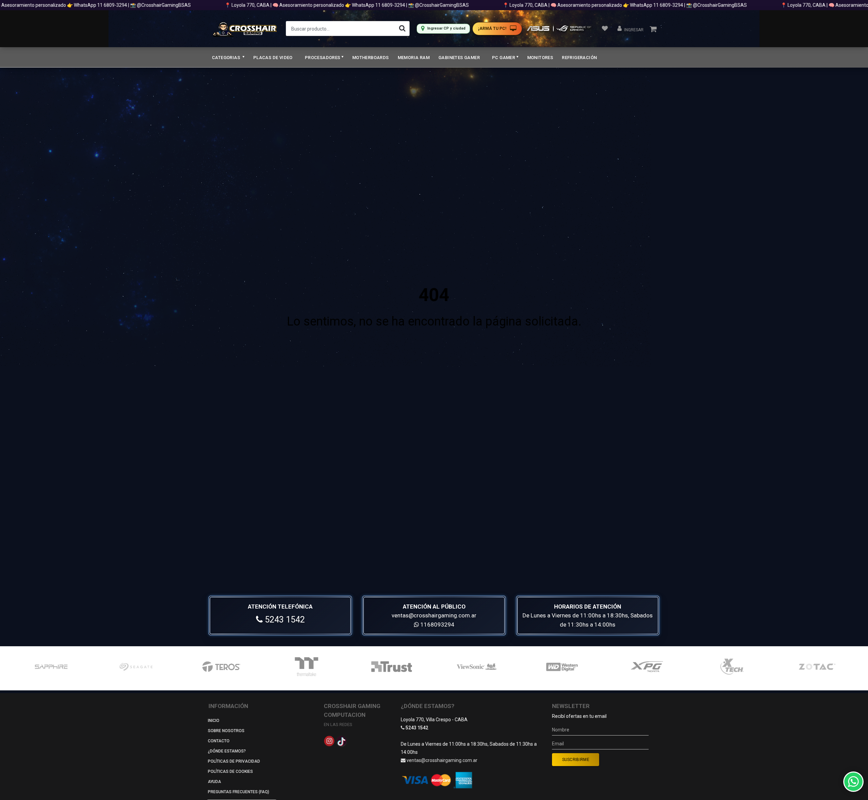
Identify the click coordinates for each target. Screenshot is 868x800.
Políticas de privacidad (234, 761)
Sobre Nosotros (226, 730)
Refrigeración (579, 57)
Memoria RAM (414, 57)
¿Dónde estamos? (227, 751)
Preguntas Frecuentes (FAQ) (238, 791)
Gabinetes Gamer (459, 57)
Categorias (226, 57)
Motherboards (370, 57)
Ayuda (214, 781)
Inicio (213, 720)
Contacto (219, 741)
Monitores (540, 57)
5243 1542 (284, 620)
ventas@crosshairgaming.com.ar (434, 615)
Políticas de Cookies (230, 771)
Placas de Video (273, 57)
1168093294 (436, 624)
